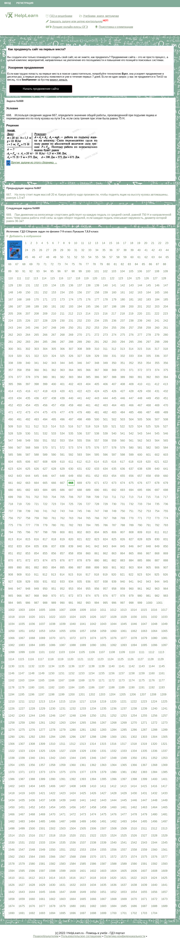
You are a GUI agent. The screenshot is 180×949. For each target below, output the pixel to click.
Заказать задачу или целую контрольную (76, 21)
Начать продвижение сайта (41, 88)
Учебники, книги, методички (101, 15)
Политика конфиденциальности (124, 936)
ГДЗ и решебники (61, 15)
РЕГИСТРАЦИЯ (24, 3)
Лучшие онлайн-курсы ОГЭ (70, 26)
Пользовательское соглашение (81, 936)
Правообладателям (46, 936)
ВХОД (7, 3)
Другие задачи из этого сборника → (34, 162)
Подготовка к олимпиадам (116, 26)
